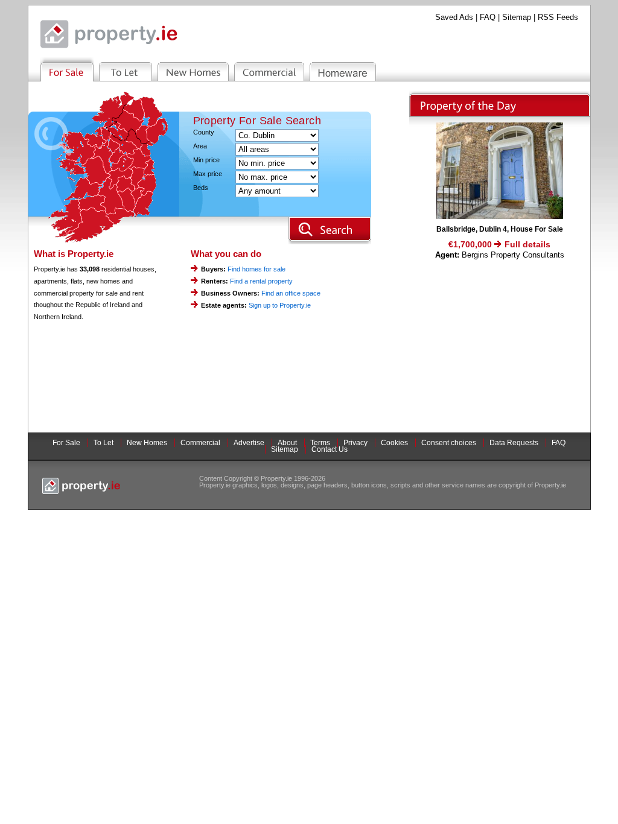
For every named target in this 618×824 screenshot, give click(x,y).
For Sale (66, 443)
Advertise (249, 443)
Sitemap (516, 17)
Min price (206, 160)
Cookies (394, 443)
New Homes (147, 443)
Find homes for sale (256, 269)
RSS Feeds (558, 17)
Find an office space (290, 293)
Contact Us (329, 449)
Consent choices (448, 443)
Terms (320, 443)
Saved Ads (454, 17)
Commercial (200, 443)
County (203, 132)
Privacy (355, 443)
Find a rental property (261, 281)
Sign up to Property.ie (280, 305)
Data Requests (513, 443)
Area (200, 146)
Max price (207, 174)
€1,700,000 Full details (499, 244)
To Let (103, 443)
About (287, 443)
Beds (200, 188)
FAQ (487, 17)
